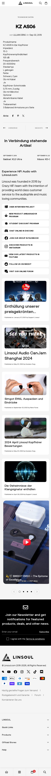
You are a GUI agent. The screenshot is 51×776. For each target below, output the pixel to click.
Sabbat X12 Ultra (12, 159)
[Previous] (14, 591)
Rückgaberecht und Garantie (15, 695)
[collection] (19, 772)
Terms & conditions (35, 638)
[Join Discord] (41, 671)
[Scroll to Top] (46, 762)
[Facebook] (12, 116)
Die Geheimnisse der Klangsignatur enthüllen (20, 487)
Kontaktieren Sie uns (12, 699)
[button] (46, 3)
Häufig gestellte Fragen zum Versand (20, 690)
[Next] (37, 591)
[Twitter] (23, 116)
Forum (38, 695)
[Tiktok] (35, 671)
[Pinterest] (18, 116)
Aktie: (6, 115)
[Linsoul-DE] (25, 3)
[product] (6, 772)
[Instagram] (22, 671)
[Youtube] (9, 671)
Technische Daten (26, 17)
